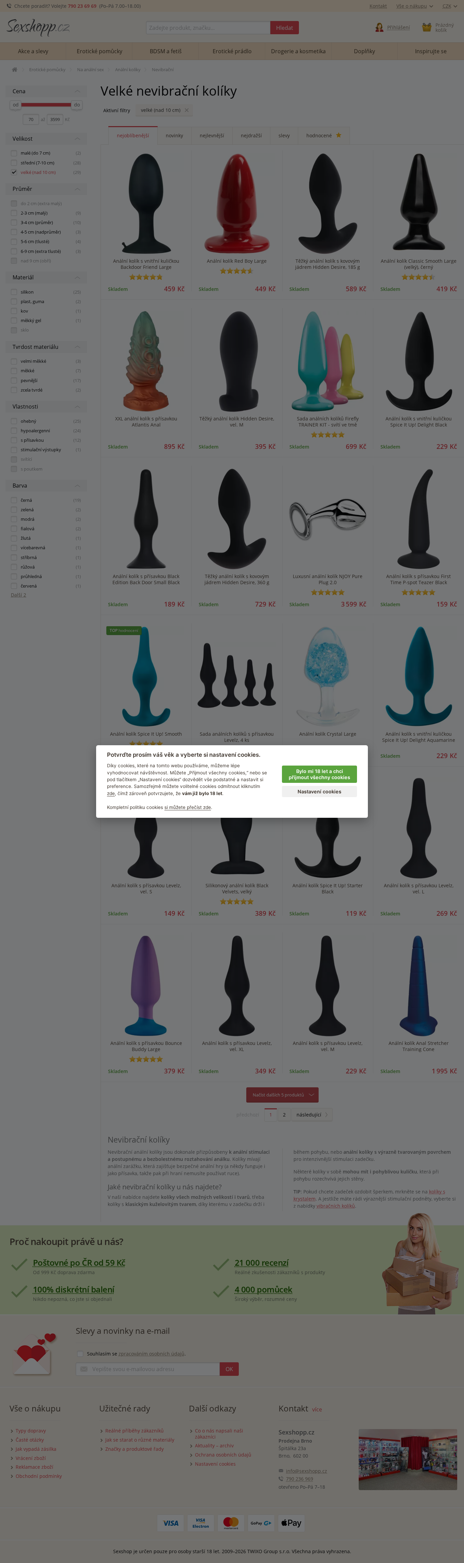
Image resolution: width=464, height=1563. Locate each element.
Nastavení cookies (319, 791)
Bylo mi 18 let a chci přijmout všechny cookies (319, 774)
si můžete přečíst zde (187, 807)
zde (111, 793)
